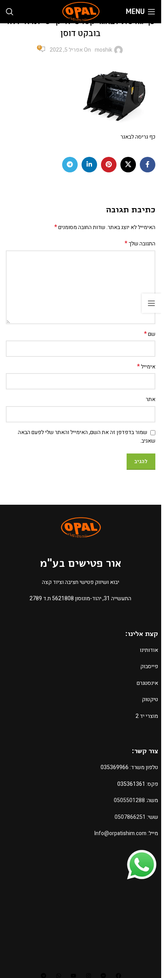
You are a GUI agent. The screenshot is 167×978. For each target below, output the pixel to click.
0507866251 (130, 817)
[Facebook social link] (147, 164)
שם (149, 334)
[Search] (9, 11)
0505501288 (129, 800)
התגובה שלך (140, 244)
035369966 (115, 767)
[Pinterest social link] (109, 164)
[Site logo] (80, 11)
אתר (150, 399)
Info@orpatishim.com (120, 833)
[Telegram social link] (70, 164)
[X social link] (128, 164)
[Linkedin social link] (89, 164)
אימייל (146, 367)
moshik (103, 50)
